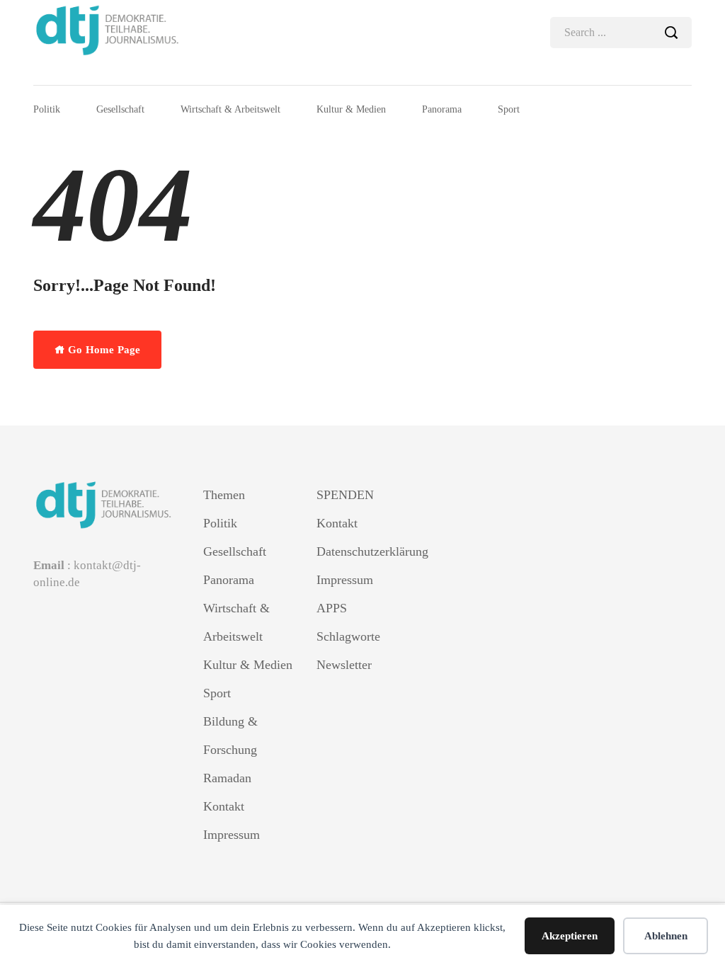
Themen (224, 495)
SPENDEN (345, 495)
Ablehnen (665, 936)
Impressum (231, 835)
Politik (46, 109)
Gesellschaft (120, 109)
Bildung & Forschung (230, 735)
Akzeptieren (570, 936)
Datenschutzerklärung (362, 551)
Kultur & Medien (351, 109)
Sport (509, 109)
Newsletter (344, 665)
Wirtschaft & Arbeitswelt (230, 109)
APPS (331, 608)
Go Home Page (102, 349)
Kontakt (223, 806)
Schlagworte (348, 636)
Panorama (442, 109)
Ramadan (227, 778)
